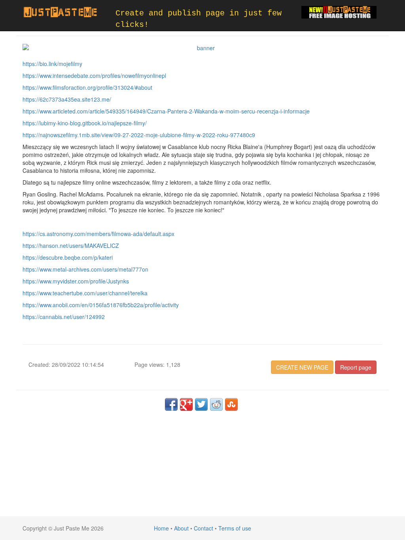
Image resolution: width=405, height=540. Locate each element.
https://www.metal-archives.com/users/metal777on (85, 269)
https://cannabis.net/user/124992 (64, 317)
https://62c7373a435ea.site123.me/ (67, 99)
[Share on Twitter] (201, 404)
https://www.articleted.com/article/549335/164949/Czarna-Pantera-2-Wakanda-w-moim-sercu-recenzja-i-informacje (166, 111)
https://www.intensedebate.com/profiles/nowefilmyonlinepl (94, 75)
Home (161, 528)
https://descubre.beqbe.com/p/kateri (68, 257)
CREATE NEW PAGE (302, 367)
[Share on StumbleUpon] (231, 404)
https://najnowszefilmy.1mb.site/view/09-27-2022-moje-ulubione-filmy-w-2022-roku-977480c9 (139, 135)
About (181, 528)
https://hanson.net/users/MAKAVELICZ (71, 245)
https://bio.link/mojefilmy (52, 64)
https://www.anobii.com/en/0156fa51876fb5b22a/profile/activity (101, 305)
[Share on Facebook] (171, 404)
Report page (355, 367)
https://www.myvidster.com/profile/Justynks (76, 281)
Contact (203, 528)
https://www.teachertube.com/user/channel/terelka (85, 293)
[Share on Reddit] (216, 404)
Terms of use (234, 528)
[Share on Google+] (186, 404)
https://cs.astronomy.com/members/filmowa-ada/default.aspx (98, 234)
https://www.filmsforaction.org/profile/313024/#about (87, 87)
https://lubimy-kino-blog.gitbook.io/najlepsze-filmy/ (85, 123)
